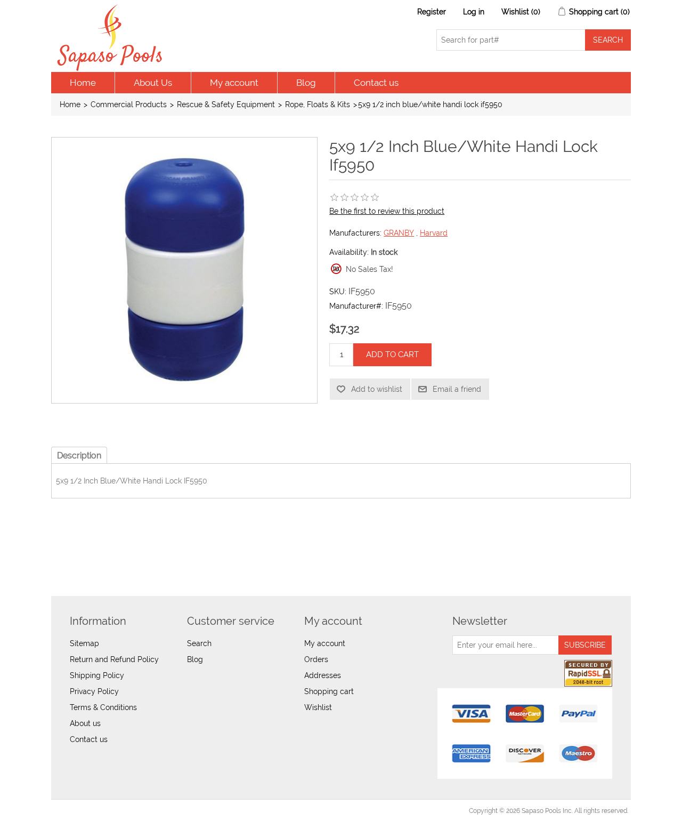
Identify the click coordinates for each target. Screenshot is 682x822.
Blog (306, 82)
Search (199, 643)
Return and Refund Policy (114, 659)
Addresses (322, 675)
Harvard (434, 233)
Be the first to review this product (386, 211)
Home (83, 82)
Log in (473, 11)
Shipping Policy (97, 675)
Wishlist (318, 707)
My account (234, 82)
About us (85, 723)
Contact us (376, 82)
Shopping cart (329, 691)
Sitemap (84, 643)
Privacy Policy (94, 691)
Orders (316, 659)
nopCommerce (113, 811)
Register (431, 11)
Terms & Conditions (103, 707)
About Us (153, 82)
